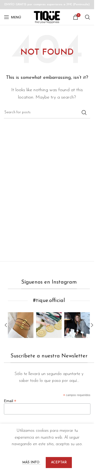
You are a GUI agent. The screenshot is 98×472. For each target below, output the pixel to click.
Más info (31, 462)
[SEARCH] (84, 112)
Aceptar (59, 462)
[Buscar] (87, 17)
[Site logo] (46, 17)
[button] (6, 325)
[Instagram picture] (20, 325)
